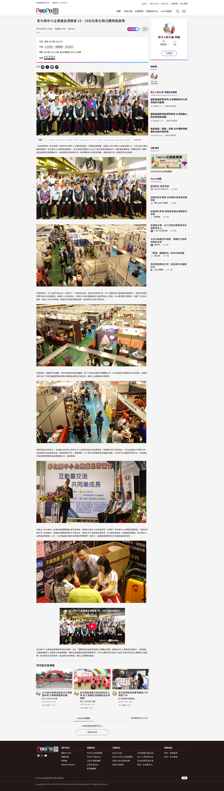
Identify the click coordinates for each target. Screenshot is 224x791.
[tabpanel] (92, 726)
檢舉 (145, 29)
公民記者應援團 (93, 760)
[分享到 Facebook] (42, 67)
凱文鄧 (157, 256)
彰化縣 (52, 41)
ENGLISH (164, 4)
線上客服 (183, 4)
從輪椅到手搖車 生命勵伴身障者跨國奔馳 (168, 199)
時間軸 (64, 760)
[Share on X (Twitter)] (47, 67)
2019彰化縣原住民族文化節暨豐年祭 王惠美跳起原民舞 (57, 694)
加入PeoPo (154, 4)
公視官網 (174, 4)
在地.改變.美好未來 (145, 760)
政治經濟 (69, 47)
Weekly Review (68, 764)
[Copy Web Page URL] (56, 67)
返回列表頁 (92, 732)
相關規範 (65, 756)
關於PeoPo (66, 753)
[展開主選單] (184, 11)
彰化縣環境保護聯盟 (126, 699)
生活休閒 (48, 47)
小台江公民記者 (161, 231)
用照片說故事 (118, 764)
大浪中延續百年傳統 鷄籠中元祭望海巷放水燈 (168, 240)
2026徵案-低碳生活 (145, 753)
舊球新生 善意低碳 (159, 186)
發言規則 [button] (144, 718)
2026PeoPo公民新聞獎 (161, 171)
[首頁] (47, 11)
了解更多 (169, 53)
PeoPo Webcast (161, 189)
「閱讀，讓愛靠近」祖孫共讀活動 (167, 252)
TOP (184, 778)
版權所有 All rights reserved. (50, 58)
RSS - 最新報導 (171, 753)
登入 (146, 4)
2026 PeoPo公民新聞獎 (122, 756)
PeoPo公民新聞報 (94, 753)
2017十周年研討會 (145, 756)
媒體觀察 (59, 47)
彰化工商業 (76, 52)
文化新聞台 (159, 270)
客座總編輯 (91, 768)
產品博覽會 (65, 52)
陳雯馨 (157, 217)
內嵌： (41, 140)
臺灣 (46, 41)
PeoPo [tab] (83, 718)
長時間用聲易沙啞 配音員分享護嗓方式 (168, 265)
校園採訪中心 (152, 11)
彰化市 (59, 41)
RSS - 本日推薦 (171, 756)
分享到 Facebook (145, 76)
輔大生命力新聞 (161, 203)
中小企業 (55, 52)
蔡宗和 (157, 245)
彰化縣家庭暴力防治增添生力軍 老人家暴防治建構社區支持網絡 (95, 695)
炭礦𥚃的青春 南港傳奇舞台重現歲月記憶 (168, 213)
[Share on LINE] (52, 67)
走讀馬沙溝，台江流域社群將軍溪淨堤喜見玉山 (168, 226)
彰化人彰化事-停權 (49, 699)
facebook (38, 755)
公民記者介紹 (92, 764)
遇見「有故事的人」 (145, 764)
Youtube (45, 755)
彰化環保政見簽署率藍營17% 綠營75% (133, 694)
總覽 (118, 11)
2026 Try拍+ (117, 753)
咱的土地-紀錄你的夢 (121, 760)
